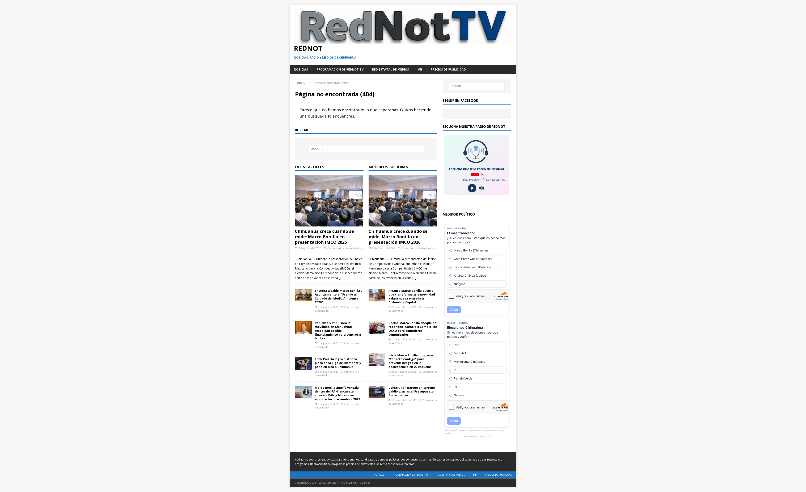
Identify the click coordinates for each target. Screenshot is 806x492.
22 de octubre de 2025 (403, 400)
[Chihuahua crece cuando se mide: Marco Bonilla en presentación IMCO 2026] (329, 200)
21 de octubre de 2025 (403, 371)
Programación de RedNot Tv (340, 69)
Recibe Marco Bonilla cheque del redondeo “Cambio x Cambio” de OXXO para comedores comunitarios (413, 328)
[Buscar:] (366, 148)
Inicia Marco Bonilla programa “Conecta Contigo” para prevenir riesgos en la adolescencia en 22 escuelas (411, 361)
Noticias (301, 69)
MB (419, 69)
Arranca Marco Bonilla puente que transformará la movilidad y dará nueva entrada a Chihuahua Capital (412, 296)
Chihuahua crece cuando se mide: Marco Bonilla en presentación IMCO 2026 (324, 236)
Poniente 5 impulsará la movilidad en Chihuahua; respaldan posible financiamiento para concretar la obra (338, 330)
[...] (341, 278)
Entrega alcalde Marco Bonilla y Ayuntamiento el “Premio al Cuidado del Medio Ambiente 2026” (338, 296)
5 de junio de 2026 (328, 307)
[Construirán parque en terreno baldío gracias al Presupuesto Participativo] (377, 392)
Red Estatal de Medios (390, 69)
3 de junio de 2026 (328, 404)
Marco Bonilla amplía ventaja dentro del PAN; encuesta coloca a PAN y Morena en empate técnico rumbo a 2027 (337, 393)
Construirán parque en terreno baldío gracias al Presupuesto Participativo (412, 391)
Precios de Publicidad (448, 69)
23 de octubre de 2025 (403, 307)
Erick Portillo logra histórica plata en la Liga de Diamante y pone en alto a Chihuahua (338, 363)
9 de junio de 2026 (309, 248)
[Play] (472, 188)
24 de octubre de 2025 (403, 339)
